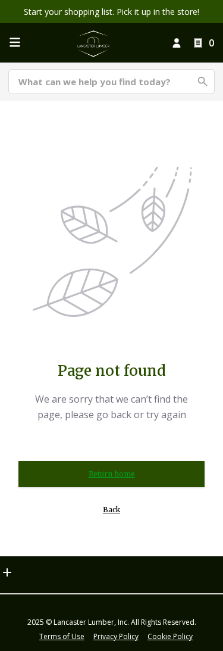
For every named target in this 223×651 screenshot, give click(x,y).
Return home (112, 473)
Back (111, 509)
